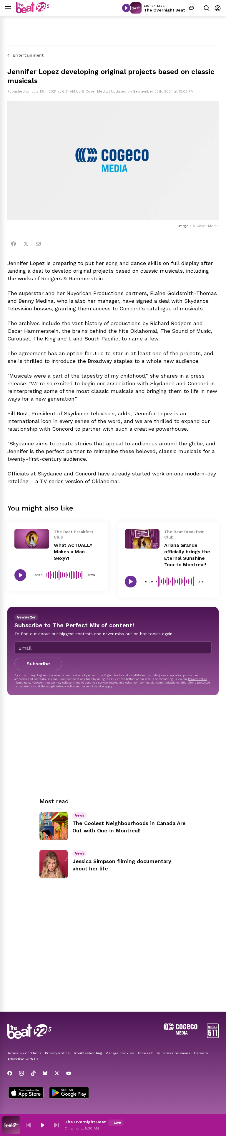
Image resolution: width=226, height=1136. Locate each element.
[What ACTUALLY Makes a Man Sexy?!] (31, 539)
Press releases (176, 1053)
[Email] (38, 244)
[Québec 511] (213, 1036)
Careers (201, 1053)
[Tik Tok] (33, 1073)
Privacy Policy (65, 686)
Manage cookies (119, 1053)
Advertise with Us (23, 1059)
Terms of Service (93, 686)
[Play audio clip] (20, 575)
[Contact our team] (191, 8)
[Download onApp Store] (25, 1093)
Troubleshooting (87, 1053)
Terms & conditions (24, 1053)
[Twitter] (26, 244)
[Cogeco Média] (180, 1033)
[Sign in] (217, 8)
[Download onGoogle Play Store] (69, 1093)
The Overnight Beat (164, 10)
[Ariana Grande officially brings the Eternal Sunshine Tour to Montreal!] (142, 539)
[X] (56, 1073)
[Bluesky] (45, 1073)
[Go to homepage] (32, 11)
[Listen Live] (126, 8)
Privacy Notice (197, 679)
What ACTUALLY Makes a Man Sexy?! (73, 551)
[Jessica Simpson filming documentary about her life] (53, 864)
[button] (28, 1125)
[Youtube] (68, 1073)
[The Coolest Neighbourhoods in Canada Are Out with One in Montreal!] (53, 826)
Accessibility (148, 1053)
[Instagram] (21, 1073)
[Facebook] (13, 244)
